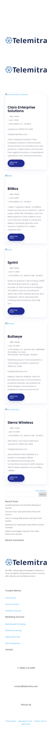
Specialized (24, 354)
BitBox (13, 188)
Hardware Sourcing (13, 611)
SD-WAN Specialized (17, 353)
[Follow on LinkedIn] (17, 11)
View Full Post (13, 163)
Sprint (13, 262)
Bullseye (15, 336)
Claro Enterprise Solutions (21, 109)
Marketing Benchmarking (15, 624)
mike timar (14, 116)
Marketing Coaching (13, 630)
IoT (21, 124)
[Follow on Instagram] (12, 11)
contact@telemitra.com (26, 686)
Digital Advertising (12, 637)
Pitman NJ (26, 704)
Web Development (12, 643)
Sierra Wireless (20, 422)
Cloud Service (10, 598)
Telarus (27, 124)
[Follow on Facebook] (7, 11)
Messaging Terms (25, 721)
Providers (14, 124)
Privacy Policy (11, 721)
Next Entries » (41, 490)
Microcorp (29, 275)
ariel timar (15, 342)
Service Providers (12, 604)
